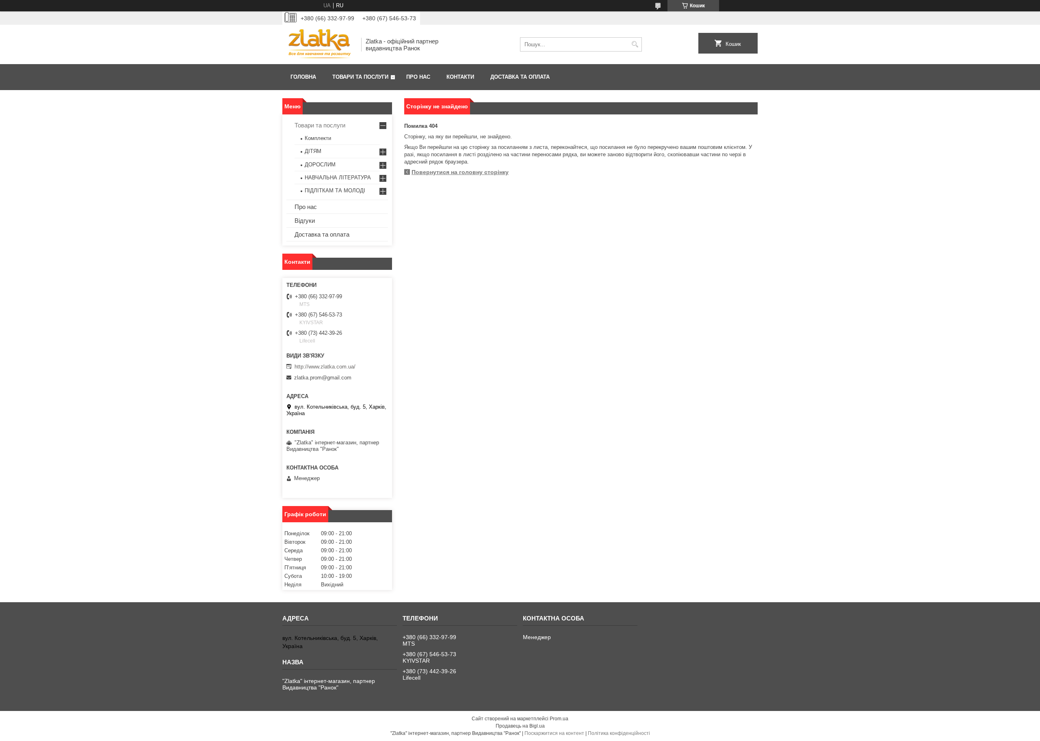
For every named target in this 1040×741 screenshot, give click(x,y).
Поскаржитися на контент (554, 733)
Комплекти (318, 138)
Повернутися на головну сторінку (460, 172)
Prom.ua (559, 719)
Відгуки (305, 220)
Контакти (460, 77)
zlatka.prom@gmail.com (322, 378)
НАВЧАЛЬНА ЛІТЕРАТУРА (338, 177)
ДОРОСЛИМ (320, 165)
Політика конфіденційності (619, 733)
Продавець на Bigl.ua (520, 726)
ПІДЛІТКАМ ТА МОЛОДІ (335, 190)
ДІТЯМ (313, 151)
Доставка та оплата (520, 77)
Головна (303, 77)
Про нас (418, 77)
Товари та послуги (360, 77)
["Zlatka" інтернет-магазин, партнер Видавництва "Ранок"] (318, 44)
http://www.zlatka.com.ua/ (325, 367)
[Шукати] (635, 44)
